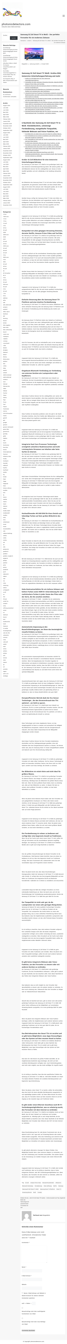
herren (5, 449)
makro (5, 501)
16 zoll (5, 223)
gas (4, 420)
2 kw (4, 225)
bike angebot (6, 325)
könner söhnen (7, 488)
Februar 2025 (6, 146)
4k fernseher (6, 273)
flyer (4, 400)
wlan (4, 660)
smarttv (37, 64)
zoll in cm (5, 673)
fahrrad (5, 384)
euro (4, 381)
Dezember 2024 (7, 150)
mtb (4, 531)
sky (4, 596)
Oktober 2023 (7, 182)
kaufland (5, 470)
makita (5, 499)
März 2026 (6, 116)
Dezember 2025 (7, 123)
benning (5, 318)
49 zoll (5, 268)
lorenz (5, 497)
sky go (5, 599)
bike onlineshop (7, 329)
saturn (5, 587)
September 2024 (7, 157)
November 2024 (7, 153)
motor (4, 526)
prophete (5, 569)
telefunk (5, 614)
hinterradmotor (7, 452)
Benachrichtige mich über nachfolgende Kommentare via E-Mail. (33, 1312)
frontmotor (6, 409)
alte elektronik (7, 304)
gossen (5, 424)
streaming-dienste (27, 1192)
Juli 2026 (5, 107)
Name (24, 1267)
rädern (5, 576)
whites (5, 653)
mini (4, 519)
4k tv (4, 275)
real (4, 578)
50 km (5, 280)
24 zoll (5, 241)
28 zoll (5, 250)
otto (4, 547)
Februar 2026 (6, 119)
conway (5, 341)
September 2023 (7, 184)
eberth (5, 370)
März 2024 (6, 171)
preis (4, 565)
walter (5, 644)
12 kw (4, 218)
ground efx (6, 431)
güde (4, 436)
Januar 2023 (6, 202)
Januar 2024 (6, 175)
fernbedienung (38, 1186)
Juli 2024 (5, 162)
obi (4, 542)
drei (4, 363)
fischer (5, 393)
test (4, 619)
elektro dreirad (7, 375)
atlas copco (6, 311)
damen (5, 347)
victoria (5, 637)
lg (3, 495)
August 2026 (6, 105)
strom (4, 610)
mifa (4, 517)
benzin (5, 320)
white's (5, 651)
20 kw (4, 228)
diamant (5, 352)
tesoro (5, 617)
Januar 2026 (6, 121)
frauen (5, 406)
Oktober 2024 (7, 155)
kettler (5, 472)
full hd (5, 411)
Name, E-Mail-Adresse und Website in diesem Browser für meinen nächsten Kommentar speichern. (34, 1295)
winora (5, 657)
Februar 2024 (6, 173)
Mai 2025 (5, 139)
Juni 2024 (6, 164)
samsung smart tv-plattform (47, 1189)
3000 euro (6, 257)
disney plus (6, 359)
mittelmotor (6, 522)
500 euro (5, 284)
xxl (4, 667)
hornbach (5, 461)
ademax (5, 298)
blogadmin (25, 64)
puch (4, 571)
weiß (34, 1192)
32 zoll (27, 1182)
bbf (4, 316)
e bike (5, 366)
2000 (4, 232)
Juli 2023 (5, 189)
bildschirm (58, 1182)
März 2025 (6, 144)
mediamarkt (6, 513)
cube (4, 345)
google (5, 422)
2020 (4, 237)
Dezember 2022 (7, 205)
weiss (4, 648)
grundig (5, 433)
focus (4, 402)
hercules (5, 447)
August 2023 (6, 187)
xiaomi (5, 662)
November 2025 (7, 126)
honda (5, 458)
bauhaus (5, 314)
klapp (4, 481)
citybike (5, 338)
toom (4, 624)
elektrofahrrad (7, 377)
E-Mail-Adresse (26, 1275)
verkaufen (6, 635)
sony (4, 605)
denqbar (5, 350)
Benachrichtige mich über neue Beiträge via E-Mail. (33, 1323)
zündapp (5, 676)
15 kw (4, 221)
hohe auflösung (48, 1186)
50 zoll (5, 282)
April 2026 (6, 114)
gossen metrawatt (8, 427)
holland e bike (7, 456)
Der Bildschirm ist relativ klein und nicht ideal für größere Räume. (43, 134)
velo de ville (6, 633)
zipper (5, 671)
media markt (6, 510)
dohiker (5, 361)
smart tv (59, 1189)
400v (4, 261)
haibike (5, 438)
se (4, 594)
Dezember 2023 (7, 178)
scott (4, 592)
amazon (5, 307)
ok (4, 544)
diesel (5, 354)
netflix (55, 1186)
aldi (4, 302)
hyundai (5, 463)
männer (5, 506)
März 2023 (6, 198)
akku (4, 300)
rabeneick (6, 574)
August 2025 (6, 132)
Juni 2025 (6, 137)
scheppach (6, 590)
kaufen (5, 467)
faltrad (5, 390)
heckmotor (6, 445)
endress (5, 379)
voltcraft (5, 642)
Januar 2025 (6, 148)
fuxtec (5, 415)
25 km (5, 243)
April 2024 (6, 169)
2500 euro (6, 246)
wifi (4, 655)
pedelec (5, 553)
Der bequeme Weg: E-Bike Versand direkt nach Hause (10, 80)
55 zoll (5, 286)
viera (4, 639)
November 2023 (7, 180)
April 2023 (6, 196)
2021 (4, 239)
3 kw (4, 255)
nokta (4, 538)
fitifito (5, 397)
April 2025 (6, 141)
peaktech (5, 551)
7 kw (4, 293)
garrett (5, 418)
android (5, 309)
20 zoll (5, 230)
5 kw (4, 277)
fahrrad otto (6, 386)
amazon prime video (36, 1182)
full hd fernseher (7, 413)
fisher (4, 395)
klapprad (5, 483)
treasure (5, 626)
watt (4, 646)
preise (5, 567)
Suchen (5, 35)
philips (5, 560)
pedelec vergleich (8, 556)
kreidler (5, 490)
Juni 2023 (6, 191)
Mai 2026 (5, 112)
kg (4, 474)
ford (4, 404)
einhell (5, 372)
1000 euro (6, 216)
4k (4, 271)
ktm (4, 492)
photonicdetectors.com (16, 24)
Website (24, 1284)
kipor (4, 479)
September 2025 (7, 130)
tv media (5, 628)
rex (4, 581)
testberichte (6, 621)
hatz (4, 440)
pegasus (5, 558)
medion (5, 515)
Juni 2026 (6, 110)
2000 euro (6, 234)
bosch (5, 332)
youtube (40, 1192)
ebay (4, 368)
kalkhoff (5, 465)
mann (4, 504)
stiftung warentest (8, 608)
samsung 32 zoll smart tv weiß (30, 1189)
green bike (6, 429)
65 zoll (5, 291)
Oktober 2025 (7, 128)
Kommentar (26, 1242)
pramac (5, 562)
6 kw (4, 289)
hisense (5, 454)
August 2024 (6, 159)
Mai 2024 (5, 166)
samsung (32, 64)
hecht (4, 443)
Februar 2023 (6, 200)
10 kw (4, 214)
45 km (5, 266)
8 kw (4, 295)
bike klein (6, 327)
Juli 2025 (5, 135)
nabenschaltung (7, 533)
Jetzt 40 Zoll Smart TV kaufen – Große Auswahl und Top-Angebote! (47, 1198)
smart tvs (5, 601)
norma (5, 540)
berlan (5, 323)
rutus (4, 583)
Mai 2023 (5, 193)
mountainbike (7, 528)
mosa (4, 524)
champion (6, 336)
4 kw (4, 259)
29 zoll (5, 252)
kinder (5, 476)
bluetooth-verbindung (27, 1186)
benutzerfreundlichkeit (48, 1182)
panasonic (6, 549)
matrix (5, 508)
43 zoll (5, 264)
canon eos (6, 334)
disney (5, 357)
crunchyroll (6, 343)
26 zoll (5, 248)
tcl (4, 612)
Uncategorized (7, 630)
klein (4, 485)
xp (3, 664)
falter (4, 388)
